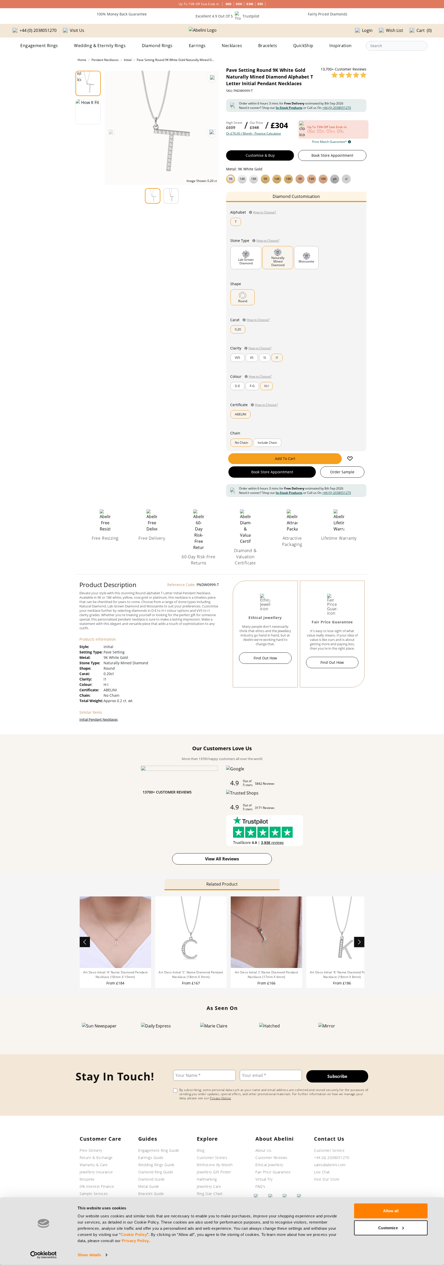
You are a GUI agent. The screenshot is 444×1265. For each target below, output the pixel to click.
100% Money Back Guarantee (122, 14)
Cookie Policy (134, 1234)
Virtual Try (264, 1179)
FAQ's (260, 1186)
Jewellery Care (209, 1186)
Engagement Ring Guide (158, 1150)
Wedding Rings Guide (156, 1164)
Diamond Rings (157, 45)
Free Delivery (91, 1150)
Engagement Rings (39, 45)
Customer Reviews (271, 1157)
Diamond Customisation (296, 196)
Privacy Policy (135, 1240)
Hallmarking (207, 1179)
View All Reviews (222, 859)
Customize (388, 1227)
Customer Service (329, 1150)
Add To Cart (285, 458)
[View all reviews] (348, 75)
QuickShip (303, 45)
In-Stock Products (289, 108)
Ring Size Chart (210, 1193)
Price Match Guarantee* (329, 142)
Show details (89, 1255)
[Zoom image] (212, 77)
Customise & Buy (260, 155)
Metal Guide (148, 1186)
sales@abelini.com (330, 1164)
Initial (128, 60)
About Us (263, 1150)
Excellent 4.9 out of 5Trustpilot (227, 16)
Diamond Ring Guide (155, 1172)
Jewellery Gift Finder (214, 1172)
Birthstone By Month (215, 1164)
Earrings (197, 45)
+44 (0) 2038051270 (336, 108)
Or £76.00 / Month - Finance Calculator (253, 134)
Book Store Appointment (332, 155)
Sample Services (94, 1193)
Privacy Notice (220, 1098)
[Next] (212, 132)
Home (82, 60)
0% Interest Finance (97, 1186)
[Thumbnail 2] (88, 111)
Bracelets (267, 45)
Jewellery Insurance (96, 1172)
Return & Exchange (96, 1157)
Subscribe (337, 1076)
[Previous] (111, 132)
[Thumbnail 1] (88, 83)
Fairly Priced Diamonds (327, 14)
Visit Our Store (327, 1179)
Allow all (391, 1211)
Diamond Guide (151, 1179)
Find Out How (265, 658)
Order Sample (342, 471)
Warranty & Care (94, 1164)
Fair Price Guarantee (273, 1172)
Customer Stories (212, 1157)
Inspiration (340, 45)
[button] (296, 178)
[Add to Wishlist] (350, 459)
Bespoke (87, 1179)
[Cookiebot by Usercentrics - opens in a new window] (43, 1255)
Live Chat (322, 1172)
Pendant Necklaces (105, 60)
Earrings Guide (150, 1157)
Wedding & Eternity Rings (100, 45)
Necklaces (232, 45)
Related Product (222, 884)
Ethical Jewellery (269, 1164)
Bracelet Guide (151, 1193)
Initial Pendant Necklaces (98, 719)
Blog (200, 1150)
